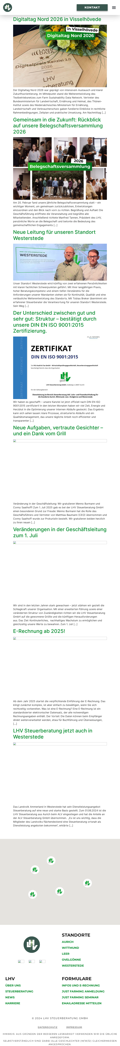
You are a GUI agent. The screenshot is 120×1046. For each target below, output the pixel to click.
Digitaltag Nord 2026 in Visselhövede (57, 19)
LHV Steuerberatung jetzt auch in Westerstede (52, 734)
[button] (114, 8)
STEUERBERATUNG (19, 991)
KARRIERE (12, 1003)
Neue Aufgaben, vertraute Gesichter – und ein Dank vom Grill (58, 431)
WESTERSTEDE (73, 965)
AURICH (68, 942)
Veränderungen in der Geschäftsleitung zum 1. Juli (60, 532)
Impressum (74, 1027)
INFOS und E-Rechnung (81, 985)
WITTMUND (70, 948)
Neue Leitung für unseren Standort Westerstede (54, 235)
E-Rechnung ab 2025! (39, 631)
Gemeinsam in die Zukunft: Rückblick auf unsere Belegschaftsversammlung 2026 (58, 126)
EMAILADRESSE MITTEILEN (82, 1003)
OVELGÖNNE (71, 959)
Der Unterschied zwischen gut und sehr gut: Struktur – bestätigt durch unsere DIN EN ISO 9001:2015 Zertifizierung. (54, 322)
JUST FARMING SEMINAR (80, 997)
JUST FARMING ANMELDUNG (83, 991)
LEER (65, 953)
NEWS (10, 997)
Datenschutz (48, 1027)
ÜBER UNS (13, 985)
